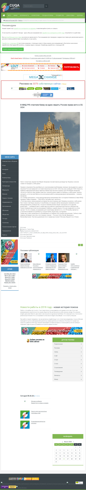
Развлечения (58, 344)
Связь (56, 352)
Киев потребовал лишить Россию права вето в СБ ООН (26, 265)
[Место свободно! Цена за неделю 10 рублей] (51, 334)
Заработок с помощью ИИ (10, 43)
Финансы (57, 375)
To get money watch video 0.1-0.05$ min (40, 58)
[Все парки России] (79, 483)
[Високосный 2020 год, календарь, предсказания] (34, 483)
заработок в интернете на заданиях (25, 28)
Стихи (56, 363)
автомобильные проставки (13, 37)
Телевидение (58, 371)
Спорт (56, 360)
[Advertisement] (10, 127)
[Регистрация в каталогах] (40, 70)
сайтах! (37, 340)
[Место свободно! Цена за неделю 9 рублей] (51, 278)
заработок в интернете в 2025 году (53, 33)
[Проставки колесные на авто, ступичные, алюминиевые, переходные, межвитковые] (35, 479)
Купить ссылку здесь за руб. (43, 55)
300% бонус (26, 58)
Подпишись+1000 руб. (69, 58)
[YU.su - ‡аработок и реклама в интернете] (12, 487)
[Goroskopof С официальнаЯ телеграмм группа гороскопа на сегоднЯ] (4, 487)
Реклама (57, 348)
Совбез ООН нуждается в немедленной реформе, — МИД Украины (75, 267)
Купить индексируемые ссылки (12, 49)
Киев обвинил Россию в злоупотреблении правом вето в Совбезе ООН (38, 267)
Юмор (56, 379)
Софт (56, 356)
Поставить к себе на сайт (43, 61)
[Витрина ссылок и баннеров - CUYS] (20, 479)
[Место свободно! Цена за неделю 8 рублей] (9, 264)
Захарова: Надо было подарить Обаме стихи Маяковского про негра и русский (63, 267)
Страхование (58, 367)
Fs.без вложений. (57, 58)
